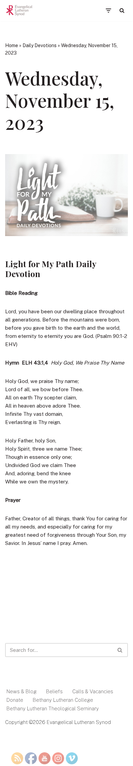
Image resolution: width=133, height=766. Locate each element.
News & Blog (21, 691)
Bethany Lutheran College (63, 700)
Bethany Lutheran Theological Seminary (52, 708)
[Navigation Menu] (108, 10)
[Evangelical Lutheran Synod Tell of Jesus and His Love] (19, 10)
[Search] (121, 10)
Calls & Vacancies (92, 691)
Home (11, 45)
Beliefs (54, 691)
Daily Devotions (40, 45)
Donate (14, 700)
